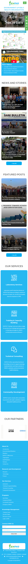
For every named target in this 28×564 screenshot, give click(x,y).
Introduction (6, 449)
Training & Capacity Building (9, 486)
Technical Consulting (8, 488)
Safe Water (5, 498)
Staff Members (6, 459)
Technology (5, 474)
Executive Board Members (9, 451)
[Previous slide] (2, 19)
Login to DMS (6, 518)
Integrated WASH (7, 500)
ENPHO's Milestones (8, 455)
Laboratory (5, 483)
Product (5, 476)
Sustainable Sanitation (8, 502)
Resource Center (7, 516)
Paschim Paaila (6, 514)
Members (5, 453)
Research (5, 471)
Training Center (6, 512)
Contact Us (5, 464)
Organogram (6, 457)
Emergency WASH (7, 504)
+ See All (14, 163)
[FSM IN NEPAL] (14, 40)
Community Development (9, 490)
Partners (5, 461)
